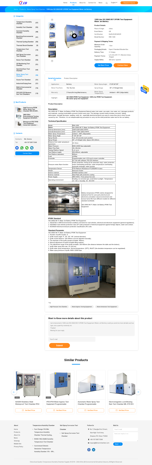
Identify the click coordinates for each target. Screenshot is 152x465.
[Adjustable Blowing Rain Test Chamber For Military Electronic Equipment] (91, 384)
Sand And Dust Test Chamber (27, 69)
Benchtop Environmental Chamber (27, 37)
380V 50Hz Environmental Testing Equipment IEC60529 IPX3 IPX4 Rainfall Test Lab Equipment (31, 116)
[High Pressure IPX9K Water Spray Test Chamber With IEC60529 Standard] (18, 109)
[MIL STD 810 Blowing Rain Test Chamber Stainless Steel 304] (59, 384)
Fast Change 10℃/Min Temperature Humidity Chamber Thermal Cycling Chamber (43, 432)
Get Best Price (103, 65)
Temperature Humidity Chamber (27, 22)
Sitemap (17, 441)
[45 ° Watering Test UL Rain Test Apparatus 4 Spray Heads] (122, 384)
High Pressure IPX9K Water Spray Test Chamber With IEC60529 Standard (31, 109)
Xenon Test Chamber (27, 60)
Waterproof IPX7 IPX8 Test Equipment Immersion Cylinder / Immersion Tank (30, 123)
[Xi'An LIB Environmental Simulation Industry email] (17, 147)
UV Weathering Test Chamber (27, 64)
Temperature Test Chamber (27, 50)
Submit (59, 345)
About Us (17, 435)
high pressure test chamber (58, 306)
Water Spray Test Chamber (27, 75)
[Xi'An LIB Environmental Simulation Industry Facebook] (89, 450)
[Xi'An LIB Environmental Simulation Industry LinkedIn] (93, 450)
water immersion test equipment (107, 306)
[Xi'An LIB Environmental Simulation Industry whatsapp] (22, 147)
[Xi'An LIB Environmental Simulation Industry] (23, 3)
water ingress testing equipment (82, 306)
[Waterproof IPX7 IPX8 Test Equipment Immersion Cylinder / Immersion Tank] (18, 123)
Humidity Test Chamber (27, 27)
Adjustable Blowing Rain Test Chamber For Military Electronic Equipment (90, 404)
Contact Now (27, 153)
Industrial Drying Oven (27, 83)
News (16, 438)
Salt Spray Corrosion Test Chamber (27, 55)
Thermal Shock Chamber (27, 45)
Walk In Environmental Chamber (27, 88)
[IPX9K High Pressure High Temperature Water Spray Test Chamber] (74, 36)
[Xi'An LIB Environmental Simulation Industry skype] (32, 147)
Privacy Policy (18, 446)
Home (16, 429)
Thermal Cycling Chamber (27, 42)
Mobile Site (17, 444)
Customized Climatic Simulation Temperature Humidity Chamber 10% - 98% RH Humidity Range (44, 449)
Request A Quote (129, 3)
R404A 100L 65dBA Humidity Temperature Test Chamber (43, 440)
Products (17, 432)
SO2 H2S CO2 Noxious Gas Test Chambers (27, 93)
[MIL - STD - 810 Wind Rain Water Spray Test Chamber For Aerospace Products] (28, 384)
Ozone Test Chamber (27, 80)
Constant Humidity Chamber (27, 31)
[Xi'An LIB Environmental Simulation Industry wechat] (27, 147)
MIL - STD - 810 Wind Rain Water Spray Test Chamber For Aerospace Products (27, 404)
